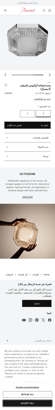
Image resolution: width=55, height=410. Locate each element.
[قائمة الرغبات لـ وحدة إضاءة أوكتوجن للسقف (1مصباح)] (5, 87)
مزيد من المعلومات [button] (42, 98)
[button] (5, 10)
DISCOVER (27, 197)
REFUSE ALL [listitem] (27, 394)
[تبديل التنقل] (49, 10)
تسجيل (37, 303)
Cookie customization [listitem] (27, 387)
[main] (27, 143)
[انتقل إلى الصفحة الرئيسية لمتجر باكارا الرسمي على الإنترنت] (27, 10)
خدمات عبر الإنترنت (43, 340)
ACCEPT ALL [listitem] (27, 403)
